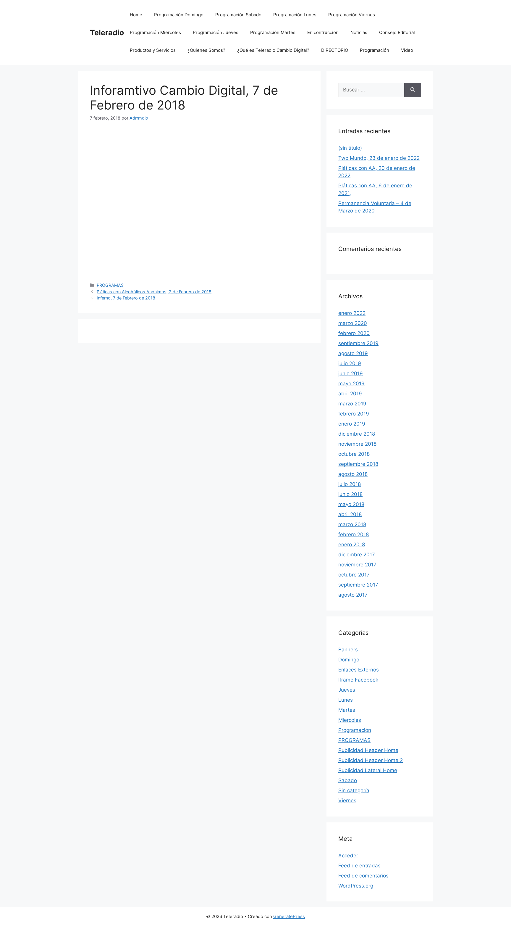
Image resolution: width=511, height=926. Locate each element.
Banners (348, 650)
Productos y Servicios (153, 50)
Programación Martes (272, 32)
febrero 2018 (353, 534)
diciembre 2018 (356, 434)
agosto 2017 (353, 595)
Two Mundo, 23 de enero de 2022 (379, 158)
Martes (346, 710)
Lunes (345, 700)
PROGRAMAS (110, 285)
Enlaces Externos (358, 670)
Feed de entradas (359, 866)
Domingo (348, 660)
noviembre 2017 (357, 565)
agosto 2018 (353, 474)
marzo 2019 (352, 404)
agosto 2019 (353, 353)
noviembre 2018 (357, 444)
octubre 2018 (354, 454)
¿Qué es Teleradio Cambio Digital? (273, 50)
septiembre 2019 (358, 343)
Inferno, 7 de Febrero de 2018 (126, 297)
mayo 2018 (351, 504)
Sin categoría (353, 790)
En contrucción (323, 32)
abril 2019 (350, 394)
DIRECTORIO (334, 50)
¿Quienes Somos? (206, 50)
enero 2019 (351, 424)
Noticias (358, 32)
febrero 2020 (354, 333)
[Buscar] (412, 90)
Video (407, 50)
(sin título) (350, 148)
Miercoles (349, 720)
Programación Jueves (215, 32)
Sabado (347, 780)
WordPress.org (355, 886)
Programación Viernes (351, 14)
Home (136, 14)
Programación (374, 50)
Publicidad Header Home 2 (370, 760)
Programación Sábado (238, 14)
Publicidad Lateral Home (367, 770)
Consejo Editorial (397, 32)
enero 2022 (352, 313)
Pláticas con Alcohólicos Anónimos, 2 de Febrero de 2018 (154, 291)
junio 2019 (350, 373)
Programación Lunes (294, 14)
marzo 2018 (352, 524)
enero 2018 (351, 544)
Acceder (348, 856)
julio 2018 (349, 484)
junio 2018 (350, 494)
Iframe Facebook (358, 680)
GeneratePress (289, 916)
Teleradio (107, 32)
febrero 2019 (353, 414)
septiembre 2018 (358, 464)
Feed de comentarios (363, 876)
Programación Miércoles (155, 32)
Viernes (347, 800)
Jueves (346, 690)
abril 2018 (350, 514)
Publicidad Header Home (368, 750)
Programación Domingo (178, 14)
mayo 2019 (351, 383)
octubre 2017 (354, 575)
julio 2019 (349, 363)
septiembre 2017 (358, 585)
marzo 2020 (352, 323)
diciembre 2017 (356, 555)
